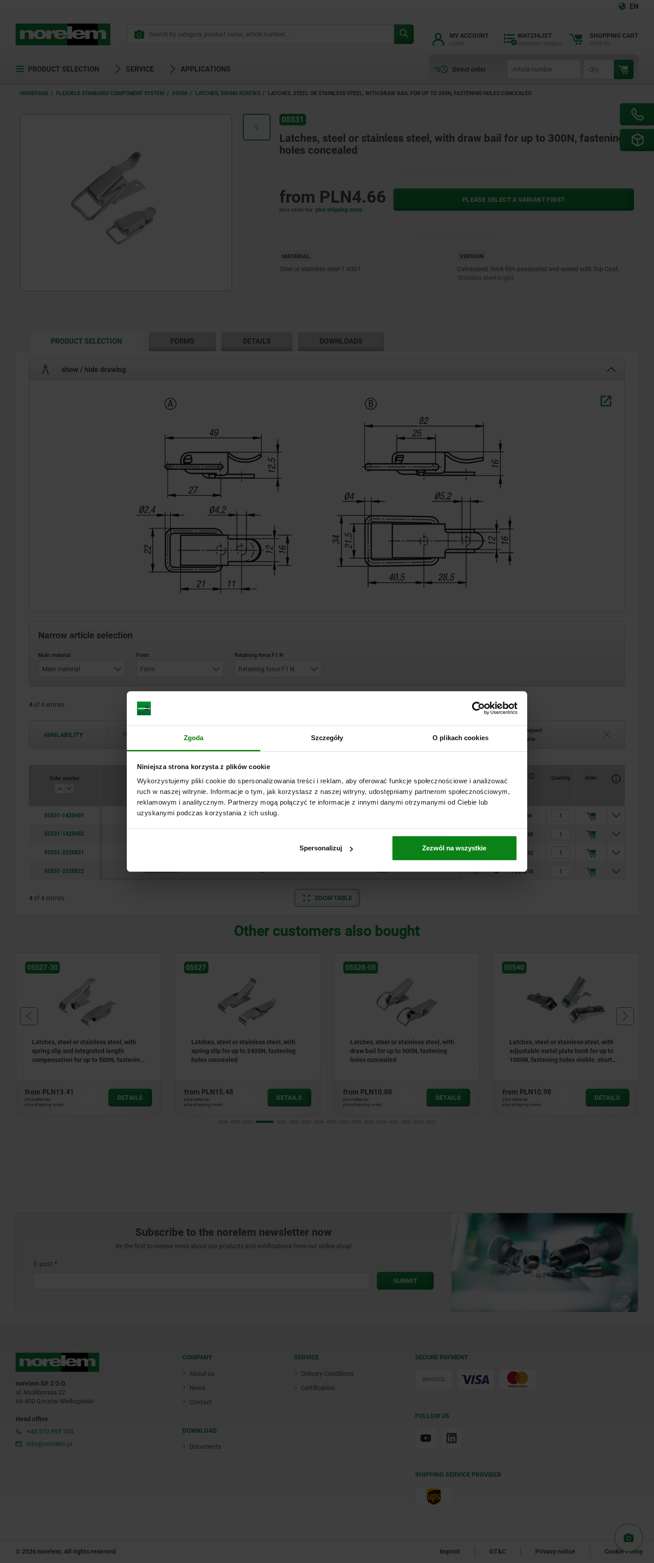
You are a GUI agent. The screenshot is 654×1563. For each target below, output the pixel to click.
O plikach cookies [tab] (460, 737)
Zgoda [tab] (194, 737)
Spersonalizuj (320, 848)
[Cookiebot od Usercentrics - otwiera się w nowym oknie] (478, 708)
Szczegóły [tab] (327, 737)
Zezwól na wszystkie (454, 848)
